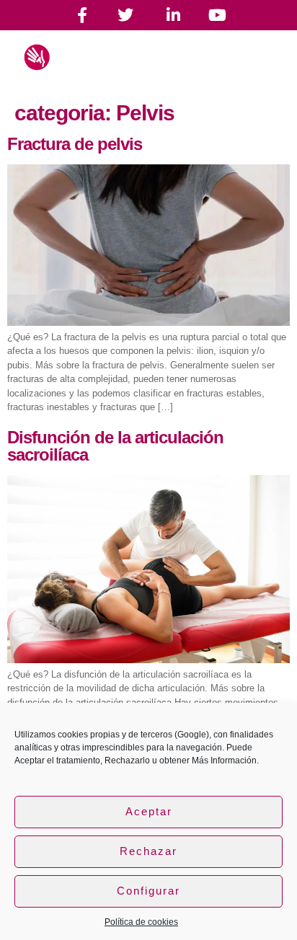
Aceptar (148, 811)
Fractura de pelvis (74, 144)
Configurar (148, 890)
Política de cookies (141, 922)
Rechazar (148, 851)
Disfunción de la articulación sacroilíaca (115, 445)
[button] (250, 63)
